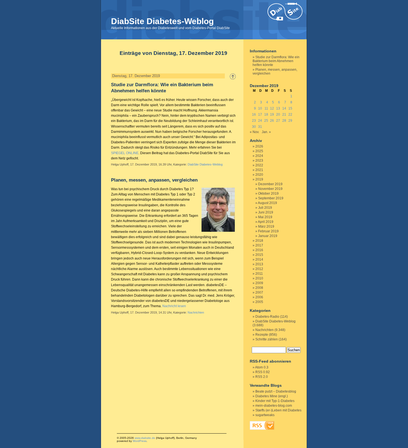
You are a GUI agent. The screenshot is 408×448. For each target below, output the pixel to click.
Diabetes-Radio (267, 317)
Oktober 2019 (268, 193)
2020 (259, 175)
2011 (259, 274)
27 (278, 121)
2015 (259, 255)
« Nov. (254, 132)
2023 (259, 160)
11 (266, 108)
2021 (259, 170)
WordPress (140, 440)
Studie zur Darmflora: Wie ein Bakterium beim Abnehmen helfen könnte (276, 61)
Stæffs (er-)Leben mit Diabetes (278, 410)
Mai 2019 (265, 217)
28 (284, 121)
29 (290, 121)
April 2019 (265, 222)
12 (272, 108)
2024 (259, 156)
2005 (259, 302)
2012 (259, 269)
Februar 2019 (268, 231)
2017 (259, 245)
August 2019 (267, 203)
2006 (259, 297)
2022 (259, 165)
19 (272, 114)
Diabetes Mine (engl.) (271, 396)
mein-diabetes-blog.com (273, 406)
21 (284, 114)
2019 (259, 179)
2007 (259, 292)
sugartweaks (264, 415)
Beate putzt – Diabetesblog (275, 391)
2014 (259, 259)
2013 (259, 264)
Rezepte (261, 335)
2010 (259, 278)
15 (290, 108)
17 (260, 114)
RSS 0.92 (262, 372)
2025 (259, 151)
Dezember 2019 (270, 184)
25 (266, 121)
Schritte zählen (266, 339)
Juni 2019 (265, 212)
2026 (259, 146)
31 (260, 127)
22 (290, 114)
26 (272, 121)
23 (254, 121)
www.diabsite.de (145, 437)
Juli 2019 (265, 208)
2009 (259, 283)
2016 (259, 250)
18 (266, 114)
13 (278, 108)
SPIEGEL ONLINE (124, 153)
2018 (259, 241)
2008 (259, 288)
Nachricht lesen (174, 306)
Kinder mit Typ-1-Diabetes (274, 401)
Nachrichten (196, 312)
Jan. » (266, 132)
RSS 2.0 (261, 377)
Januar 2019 (267, 236)
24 (260, 121)
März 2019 (266, 226)
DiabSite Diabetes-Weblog (162, 21)
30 (254, 127)
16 (254, 114)
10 (260, 108)
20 (278, 114)
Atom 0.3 (261, 367)
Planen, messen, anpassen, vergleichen (154, 180)
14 (284, 108)
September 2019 (270, 198)
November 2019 (270, 189)
